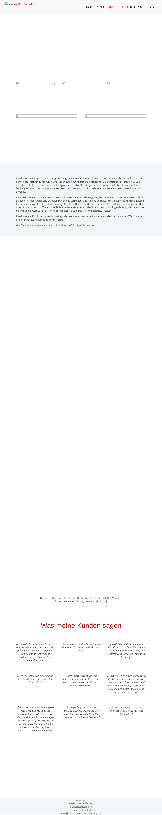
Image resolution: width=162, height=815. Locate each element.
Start (88, 7)
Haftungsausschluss (81, 806)
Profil (100, 7)
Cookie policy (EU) (81, 810)
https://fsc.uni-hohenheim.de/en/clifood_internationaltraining (88, 599)
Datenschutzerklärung (81, 803)
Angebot (114, 7)
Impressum (81, 800)
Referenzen (134, 7)
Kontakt (151, 7)
